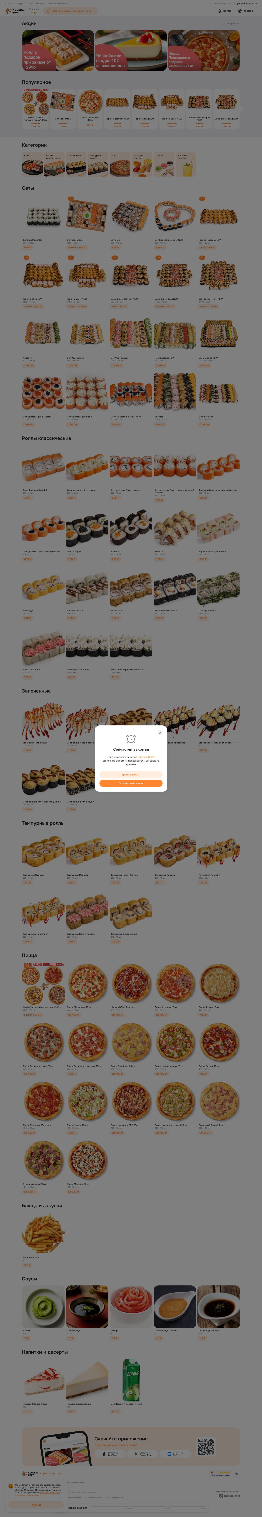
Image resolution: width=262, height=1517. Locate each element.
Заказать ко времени (131, 783)
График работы (131, 774)
